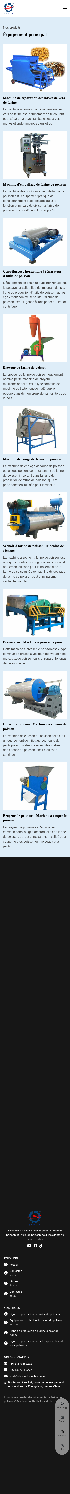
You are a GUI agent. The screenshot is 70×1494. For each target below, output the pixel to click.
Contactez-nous (16, 1272)
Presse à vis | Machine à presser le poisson (34, 642)
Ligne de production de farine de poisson (35, 1314)
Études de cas (14, 1283)
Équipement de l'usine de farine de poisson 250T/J (36, 1322)
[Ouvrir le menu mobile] (65, 8)
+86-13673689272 (20, 1363)
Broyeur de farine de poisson (24, 367)
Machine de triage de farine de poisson (32, 459)
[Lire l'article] (35, 68)
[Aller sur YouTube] (29, 1246)
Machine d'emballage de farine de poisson (34, 184)
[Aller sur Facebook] (35, 1246)
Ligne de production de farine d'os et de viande (34, 1332)
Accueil (14, 1264)
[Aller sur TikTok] (41, 1246)
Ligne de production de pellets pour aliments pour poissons (37, 1343)
